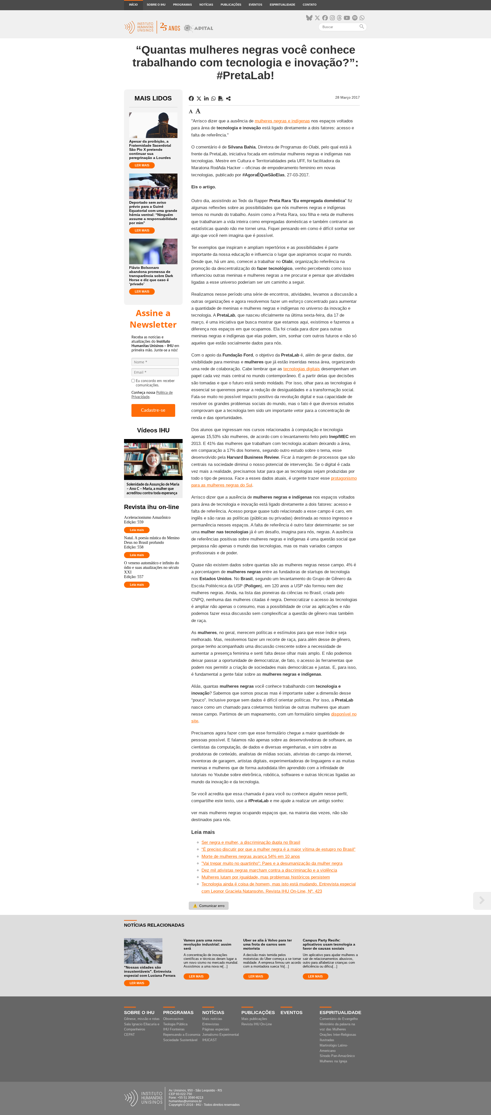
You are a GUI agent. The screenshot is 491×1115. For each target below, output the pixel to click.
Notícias (206, 4)
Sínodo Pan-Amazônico (337, 1056)
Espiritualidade (282, 4)
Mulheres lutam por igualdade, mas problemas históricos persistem (266, 877)
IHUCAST (209, 1040)
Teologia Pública (175, 1024)
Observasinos (173, 1019)
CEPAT (129, 1035)
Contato (310, 4)
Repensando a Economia (181, 1035)
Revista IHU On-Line (256, 1024)
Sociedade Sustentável (180, 1040)
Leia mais (137, 530)
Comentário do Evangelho (339, 1019)
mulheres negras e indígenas (282, 121)
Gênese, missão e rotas (142, 1019)
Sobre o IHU (156, 4)
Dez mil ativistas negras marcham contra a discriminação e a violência (269, 870)
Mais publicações (254, 1019)
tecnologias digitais (301, 368)
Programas (182, 4)
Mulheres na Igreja (333, 1061)
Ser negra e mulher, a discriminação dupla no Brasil (251, 842)
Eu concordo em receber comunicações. (155, 383)
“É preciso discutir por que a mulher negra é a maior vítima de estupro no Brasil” (278, 849)
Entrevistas (210, 1024)
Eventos (255, 4)
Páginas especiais (215, 1029)
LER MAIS (142, 165)
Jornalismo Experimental (220, 1035)
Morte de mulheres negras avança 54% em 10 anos (251, 856)
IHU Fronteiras (174, 1029)
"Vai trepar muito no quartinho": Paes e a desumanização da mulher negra (272, 863)
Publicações (231, 4)
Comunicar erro (209, 906)
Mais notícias (212, 1019)
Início (133, 4)
